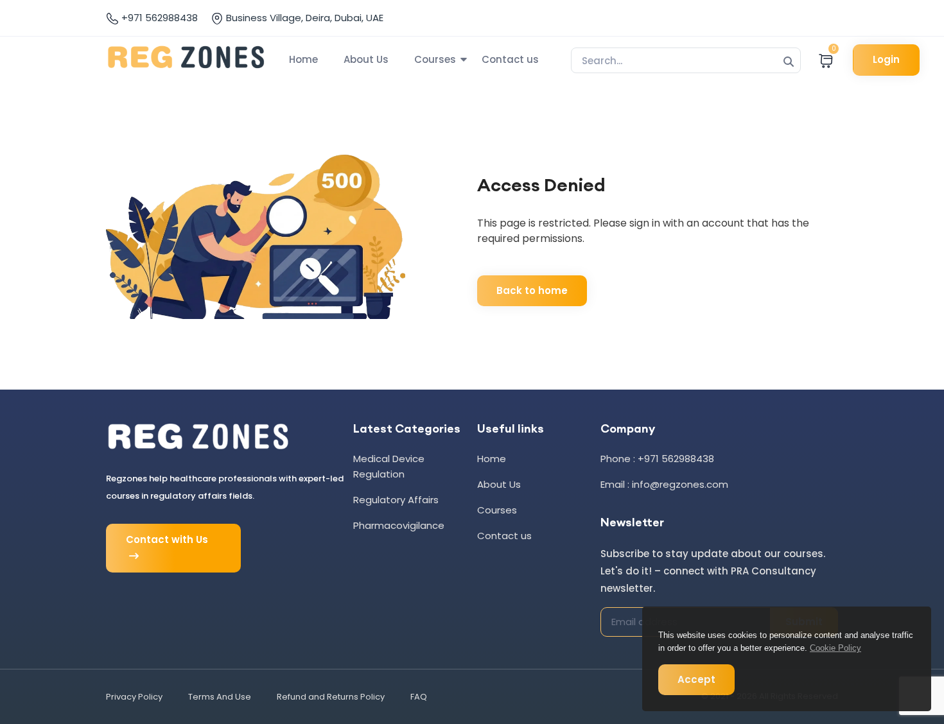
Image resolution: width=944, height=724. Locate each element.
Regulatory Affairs (396, 499)
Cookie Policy (835, 648)
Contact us (510, 59)
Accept (696, 679)
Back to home (532, 290)
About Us (366, 59)
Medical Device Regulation (388, 466)
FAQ (418, 697)
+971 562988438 (158, 17)
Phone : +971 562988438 (657, 458)
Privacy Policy (134, 697)
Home (303, 59)
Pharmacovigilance (398, 525)
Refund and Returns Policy (331, 697)
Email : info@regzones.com (664, 484)
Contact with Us (167, 539)
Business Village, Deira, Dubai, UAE (303, 17)
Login (886, 59)
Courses (435, 59)
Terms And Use (219, 697)
